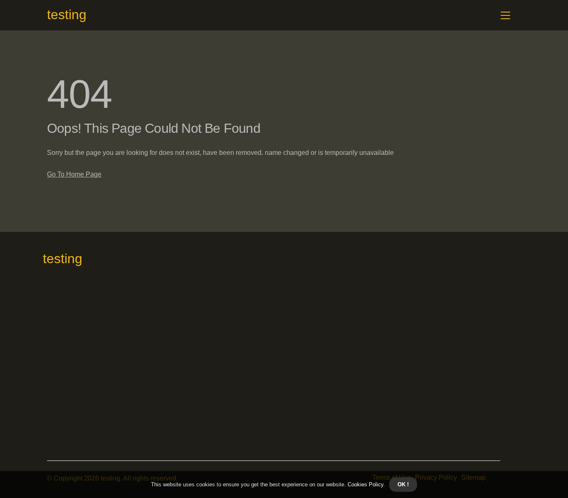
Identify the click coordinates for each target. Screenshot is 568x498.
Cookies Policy (364, 484)
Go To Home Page (74, 174)
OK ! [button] (403, 484)
